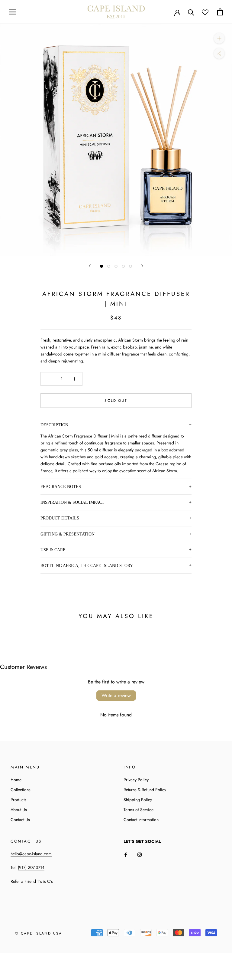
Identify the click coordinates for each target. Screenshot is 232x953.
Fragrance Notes (60, 486)
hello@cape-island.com (31, 854)
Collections (21, 790)
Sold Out (116, 400)
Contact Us (20, 820)
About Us (19, 810)
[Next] (142, 265)
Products (18, 800)
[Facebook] (126, 854)
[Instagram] (139, 854)
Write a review (116, 695)
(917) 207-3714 (31, 867)
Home (16, 780)
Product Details (59, 518)
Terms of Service (138, 810)
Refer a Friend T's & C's (32, 881)
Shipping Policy (138, 800)
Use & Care (53, 550)
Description (54, 425)
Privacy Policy (136, 780)
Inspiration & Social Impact (72, 502)
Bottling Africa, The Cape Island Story (86, 565)
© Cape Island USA (38, 933)
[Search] (191, 12)
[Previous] (90, 265)
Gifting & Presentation (67, 534)
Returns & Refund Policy (145, 790)
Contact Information (141, 820)
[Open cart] (220, 11)
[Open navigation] (12, 12)
